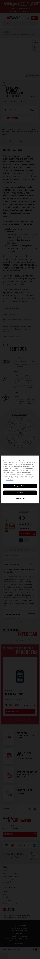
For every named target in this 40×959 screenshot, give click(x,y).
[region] (20, 479)
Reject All (20, 492)
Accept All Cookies (20, 486)
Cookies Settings (20, 498)
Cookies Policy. (10, 480)
